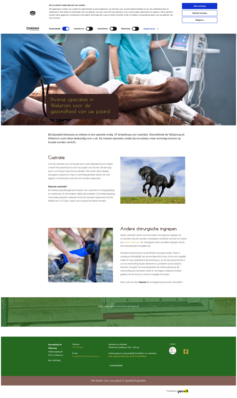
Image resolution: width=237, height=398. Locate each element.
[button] (118, 316)
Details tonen (149, 29)
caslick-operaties (132, 242)
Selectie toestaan (199, 13)
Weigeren (200, 20)
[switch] (89, 29)
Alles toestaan (200, 6)
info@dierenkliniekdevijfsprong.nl (86, 356)
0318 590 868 (77, 347)
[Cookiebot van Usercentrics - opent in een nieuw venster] (33, 29)
